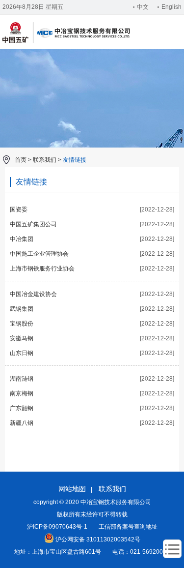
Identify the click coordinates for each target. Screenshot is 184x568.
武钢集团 (21, 308)
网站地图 (72, 489)
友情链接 (74, 159)
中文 (143, 6)
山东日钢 (21, 353)
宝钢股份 (21, 323)
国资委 (18, 209)
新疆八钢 (21, 422)
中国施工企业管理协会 (39, 253)
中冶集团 (21, 239)
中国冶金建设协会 (33, 294)
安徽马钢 (21, 338)
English (171, 6)
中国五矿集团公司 (33, 224)
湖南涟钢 (21, 378)
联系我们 (44, 159)
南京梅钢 (21, 393)
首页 (20, 159)
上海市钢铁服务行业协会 (42, 268)
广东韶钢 (21, 408)
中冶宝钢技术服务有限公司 (66, 41)
